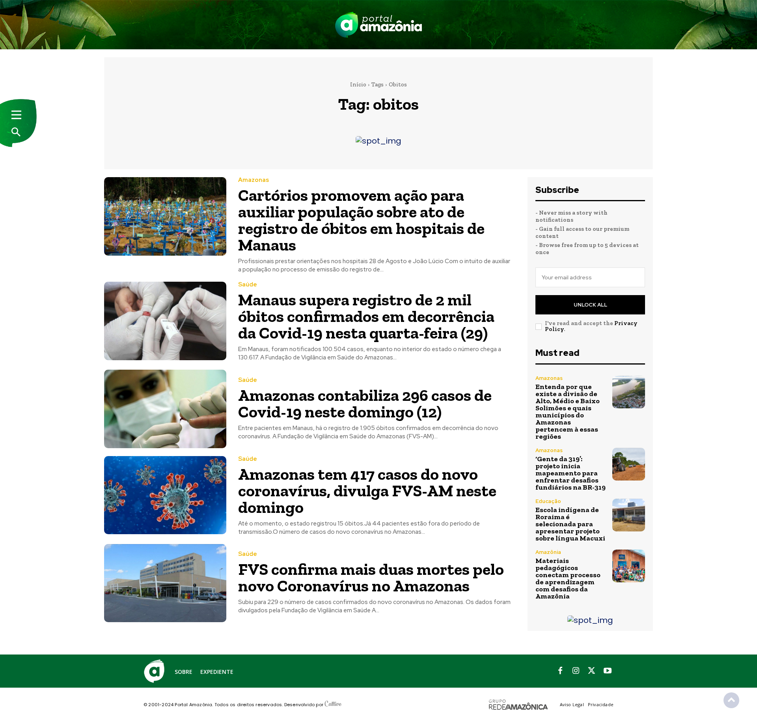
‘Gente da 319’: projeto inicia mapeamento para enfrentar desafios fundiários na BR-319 (570, 473)
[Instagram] (576, 671)
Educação (548, 501)
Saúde (247, 285)
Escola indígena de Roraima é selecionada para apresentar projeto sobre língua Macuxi (570, 523)
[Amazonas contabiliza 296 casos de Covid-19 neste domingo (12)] (165, 409)
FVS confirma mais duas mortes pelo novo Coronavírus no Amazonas (371, 577)
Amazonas (253, 180)
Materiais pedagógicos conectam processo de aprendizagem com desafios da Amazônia (567, 578)
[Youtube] (607, 671)
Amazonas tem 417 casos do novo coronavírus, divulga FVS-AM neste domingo (367, 490)
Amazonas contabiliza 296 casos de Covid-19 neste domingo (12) (365, 403)
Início (358, 84)
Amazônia (548, 552)
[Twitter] (592, 671)
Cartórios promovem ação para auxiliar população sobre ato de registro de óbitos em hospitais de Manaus (361, 220)
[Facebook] (560, 671)
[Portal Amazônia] (378, 24)
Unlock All (590, 304)
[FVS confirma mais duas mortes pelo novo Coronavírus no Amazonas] (165, 583)
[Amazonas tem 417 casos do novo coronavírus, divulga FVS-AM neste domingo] (165, 495)
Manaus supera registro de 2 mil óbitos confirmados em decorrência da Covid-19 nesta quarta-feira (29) (366, 316)
